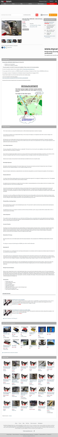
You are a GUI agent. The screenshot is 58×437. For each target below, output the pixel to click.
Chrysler (39, 410)
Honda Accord (5, 349)
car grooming (34, 425)
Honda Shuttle (14, 396)
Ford (47, 370)
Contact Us (49, 434)
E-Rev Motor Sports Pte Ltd (49, 22)
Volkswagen (12, 427)
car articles (31, 426)
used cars (25, 426)
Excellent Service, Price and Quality (18, 299)
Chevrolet (48, 396)
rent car (31, 425)
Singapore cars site (16, 426)
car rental (32, 427)
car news (38, 426)
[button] (3, 41)
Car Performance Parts (33, 25)
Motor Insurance (41, 3)
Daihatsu (48, 383)
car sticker (29, 428)
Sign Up (51, 1)
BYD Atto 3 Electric (6, 383)
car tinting (24, 425)
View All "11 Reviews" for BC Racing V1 (10, 318)
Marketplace (52, 3)
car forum (14, 425)
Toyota (51, 426)
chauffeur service (40, 428)
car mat (51, 425)
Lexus (15, 427)
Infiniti (31, 370)
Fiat (30, 396)
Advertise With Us (43, 434)
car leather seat (44, 425)
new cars (28, 426)
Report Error (10, 47)
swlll (17, 304)
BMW (4, 396)
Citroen (22, 383)
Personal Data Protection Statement (26, 434)
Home (5, 3)
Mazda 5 (13, 371)
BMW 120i (13, 384)
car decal (40, 425)
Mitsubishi (18, 427)
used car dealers (39, 427)
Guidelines (36, 434)
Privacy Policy (9, 434)
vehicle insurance (50, 427)
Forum (13, 3)
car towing (48, 425)
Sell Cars (30, 3)
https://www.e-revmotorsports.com (28, 69)
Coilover (39, 25)
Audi (21, 370)
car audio (35, 427)
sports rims (28, 425)
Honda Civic (32, 384)
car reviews (34, 426)
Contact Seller (25, 29)
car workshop (43, 427)
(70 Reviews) (51, 23)
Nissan (4, 427)
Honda (4, 336)
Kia (7, 427)
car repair (37, 425)
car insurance (33, 428)
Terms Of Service (16, 434)
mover (36, 428)
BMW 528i (40, 370)
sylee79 (17, 313)
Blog (21, 3)
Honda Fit (48, 411)
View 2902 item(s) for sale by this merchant (10, 352)
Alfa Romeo (40, 384)
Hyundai (4, 370)
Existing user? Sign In (43, 1)
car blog (47, 427)
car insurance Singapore (24, 428)
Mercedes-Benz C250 (33, 26)
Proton (22, 410)
